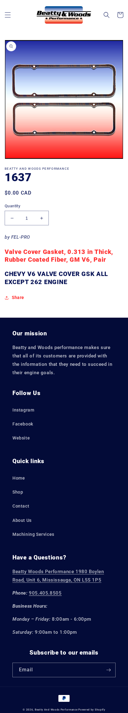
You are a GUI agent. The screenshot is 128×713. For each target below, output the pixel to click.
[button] (8, 15)
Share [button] (18, 297)
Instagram (23, 409)
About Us (22, 520)
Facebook (22, 423)
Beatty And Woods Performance (56, 709)
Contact (20, 506)
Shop (17, 492)
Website (21, 437)
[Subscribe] (108, 670)
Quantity (12, 206)
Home (18, 478)
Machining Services (33, 534)
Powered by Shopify (91, 709)
